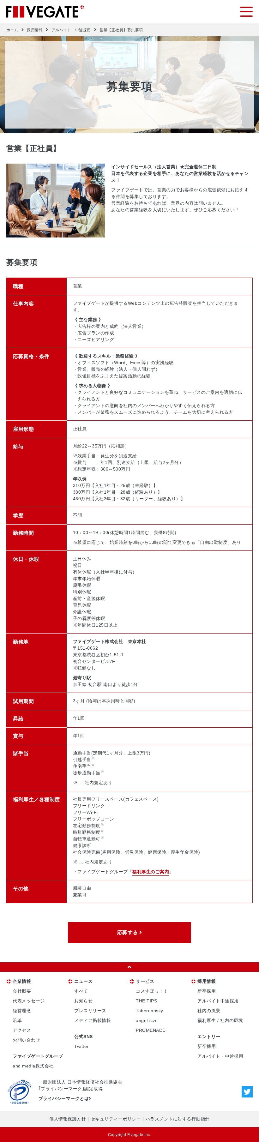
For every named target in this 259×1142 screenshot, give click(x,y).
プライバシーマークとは (64, 1098)
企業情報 (22, 981)
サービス (145, 981)
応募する (128, 932)
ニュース (83, 981)
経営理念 (22, 1010)
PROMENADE (151, 1030)
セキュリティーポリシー (116, 1118)
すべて (81, 991)
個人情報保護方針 (67, 1118)
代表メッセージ (29, 1000)
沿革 (17, 1020)
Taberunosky (149, 1010)
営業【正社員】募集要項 (121, 30)
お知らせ (83, 1000)
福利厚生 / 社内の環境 (220, 1020)
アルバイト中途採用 (218, 1000)
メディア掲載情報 (92, 1020)
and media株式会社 (33, 1065)
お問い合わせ (26, 1040)
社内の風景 (208, 1010)
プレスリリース (90, 1010)
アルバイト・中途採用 (71, 30)
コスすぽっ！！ (152, 991)
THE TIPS (146, 1000)
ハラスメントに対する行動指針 (178, 1118)
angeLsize (147, 1020)
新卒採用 (206, 991)
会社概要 (22, 991)
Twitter (81, 1046)
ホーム (12, 30)
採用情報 (35, 30)
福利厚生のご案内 (150, 871)
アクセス (22, 1030)
